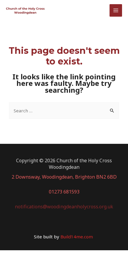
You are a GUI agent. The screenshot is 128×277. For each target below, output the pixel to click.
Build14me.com (77, 237)
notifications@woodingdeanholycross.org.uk (64, 206)
